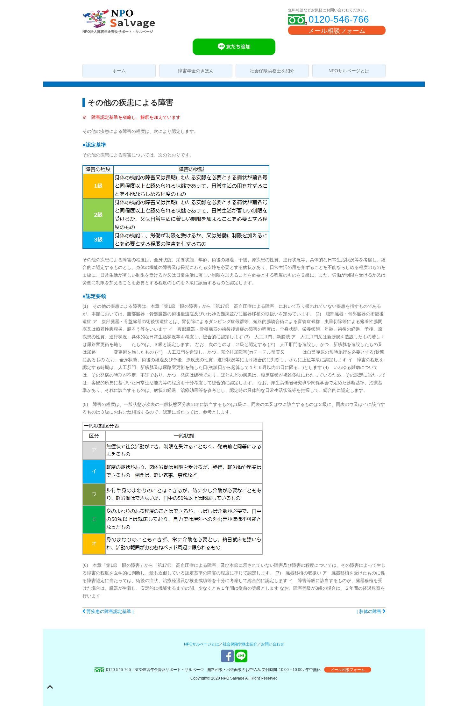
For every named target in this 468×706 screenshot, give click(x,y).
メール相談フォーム (336, 30)
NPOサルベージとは (349, 70)
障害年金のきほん (196, 70)
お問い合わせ (272, 644)
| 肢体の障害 (370, 611)
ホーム (119, 70)
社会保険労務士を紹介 (272, 70)
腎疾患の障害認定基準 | (109, 611)
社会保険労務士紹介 (240, 644)
